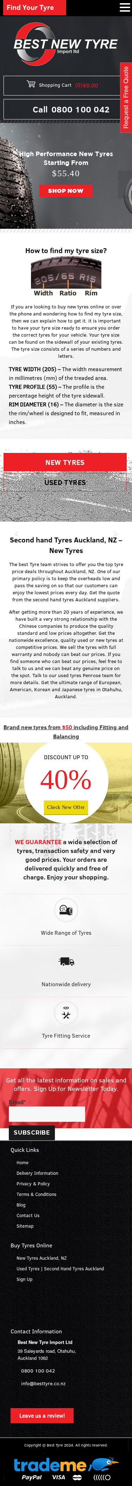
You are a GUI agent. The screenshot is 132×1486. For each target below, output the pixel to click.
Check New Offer (65, 807)
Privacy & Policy (33, 1183)
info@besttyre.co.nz (43, 1383)
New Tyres (65, 462)
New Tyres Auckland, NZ (42, 1258)
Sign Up (24, 1279)
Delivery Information (37, 1173)
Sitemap (25, 1226)
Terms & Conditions (36, 1194)
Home (23, 1162)
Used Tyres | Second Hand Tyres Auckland (60, 1268)
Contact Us (28, 1215)
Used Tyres (65, 482)
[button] (7, 185)
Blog (21, 1205)
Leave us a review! (42, 1415)
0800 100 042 (80, 109)
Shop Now (65, 191)
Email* (17, 1102)
